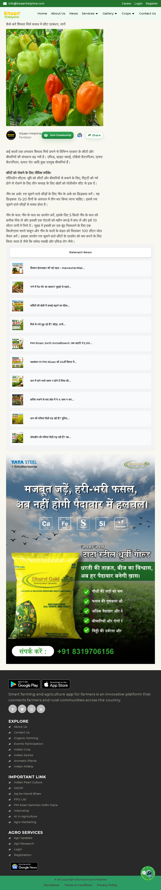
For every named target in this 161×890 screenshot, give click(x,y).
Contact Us (147, 13)
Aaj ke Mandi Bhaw (27, 793)
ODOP (18, 788)
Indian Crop (22, 749)
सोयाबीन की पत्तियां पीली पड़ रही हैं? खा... (50, 437)
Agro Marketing (25, 822)
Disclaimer (51, 885)
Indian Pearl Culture (28, 782)
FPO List (20, 799)
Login (138, 3)
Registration (22, 855)
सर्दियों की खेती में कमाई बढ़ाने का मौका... (50, 305)
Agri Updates (23, 838)
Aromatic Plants (25, 761)
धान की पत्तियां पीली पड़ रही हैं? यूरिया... (50, 418)
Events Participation (28, 744)
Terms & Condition (78, 885)
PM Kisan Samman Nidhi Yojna (36, 805)
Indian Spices (23, 755)
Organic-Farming (26, 738)
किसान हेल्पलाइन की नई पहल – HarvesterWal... (57, 268)
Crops (126, 13)
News (73, 13)
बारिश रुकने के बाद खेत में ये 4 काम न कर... (52, 399)
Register (152, 3)
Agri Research (24, 843)
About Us (58, 13)
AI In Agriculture (25, 816)
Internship (21, 810)
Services (88, 13)
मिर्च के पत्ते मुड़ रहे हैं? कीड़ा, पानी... (48, 324)
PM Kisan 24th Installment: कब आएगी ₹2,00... (61, 343)
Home (42, 13)
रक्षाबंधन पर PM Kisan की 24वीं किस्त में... (53, 362)
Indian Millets (23, 766)
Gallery (108, 13)
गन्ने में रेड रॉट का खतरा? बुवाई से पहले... (50, 287)
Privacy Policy (107, 885)
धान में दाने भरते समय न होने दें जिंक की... (50, 380)
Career (126, 3)
